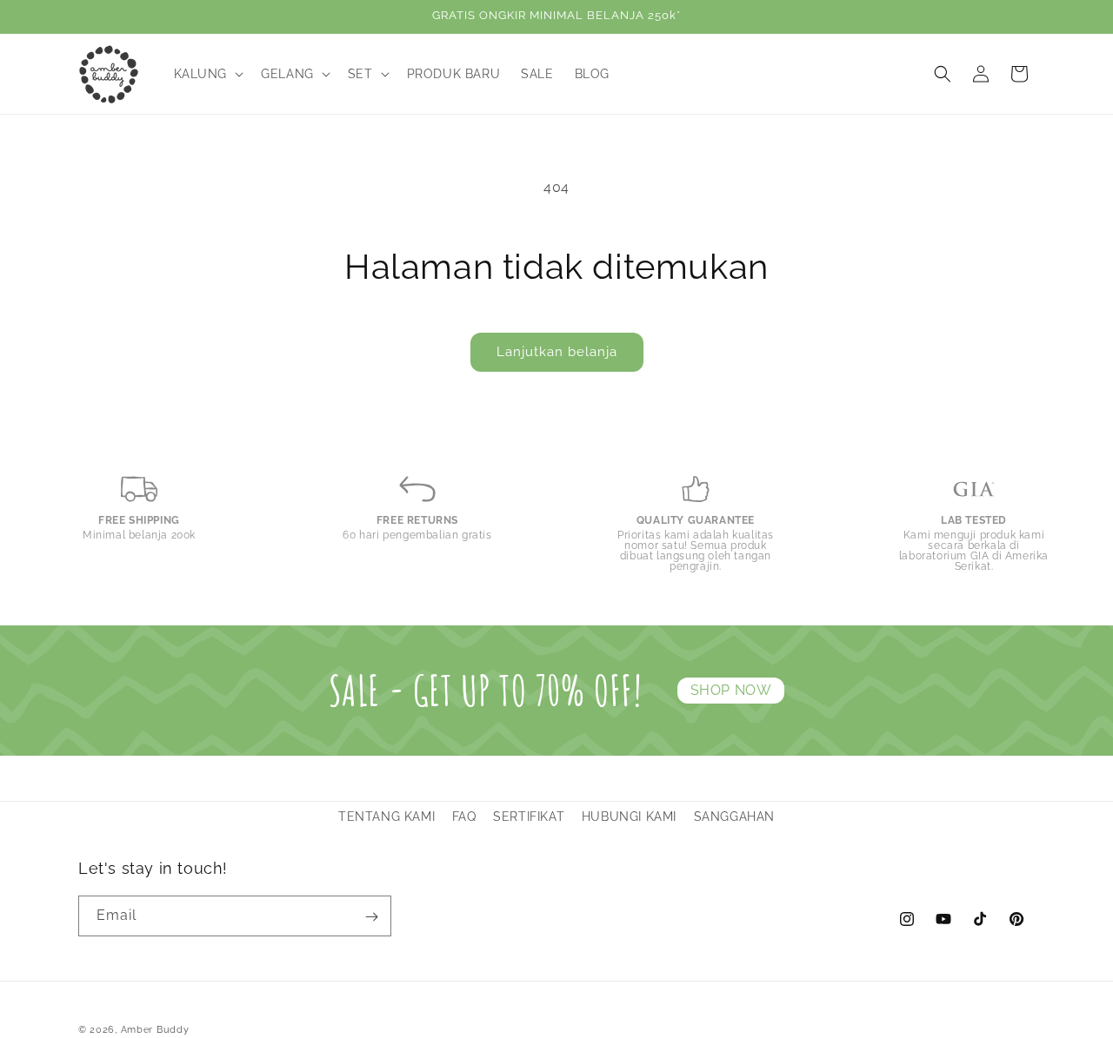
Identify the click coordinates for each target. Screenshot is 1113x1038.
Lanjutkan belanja (557, 352)
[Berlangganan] (371, 916)
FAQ (464, 816)
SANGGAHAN (734, 816)
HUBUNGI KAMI (629, 816)
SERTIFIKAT (528, 816)
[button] (207, 74)
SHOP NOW (731, 690)
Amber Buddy (155, 1029)
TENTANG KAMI (386, 816)
